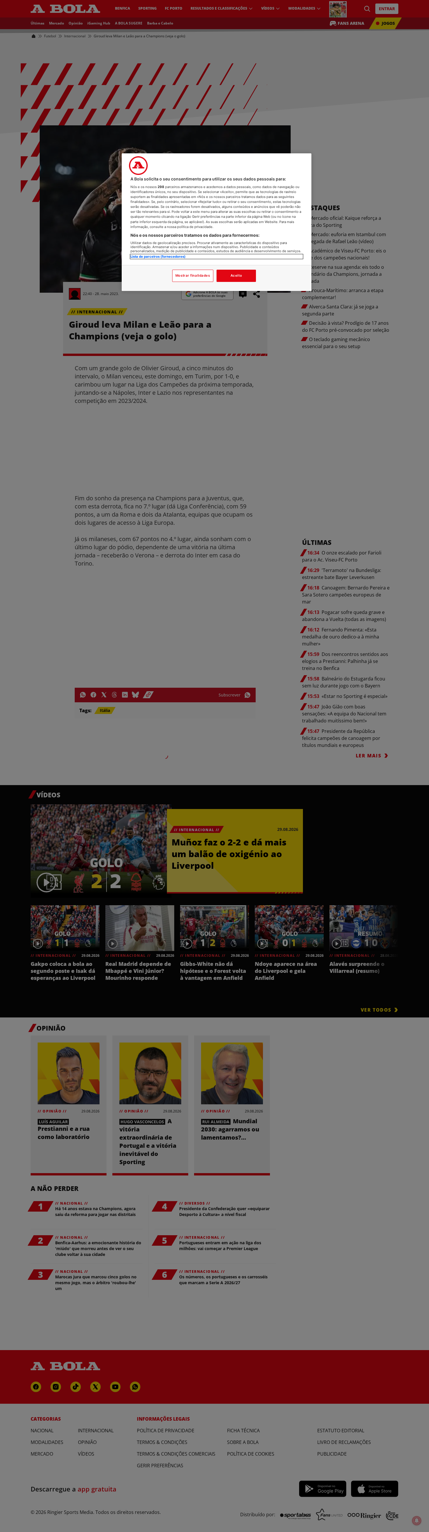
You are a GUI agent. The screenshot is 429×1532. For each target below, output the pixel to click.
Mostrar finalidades (192, 275)
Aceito (236, 275)
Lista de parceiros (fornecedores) (158, 257)
